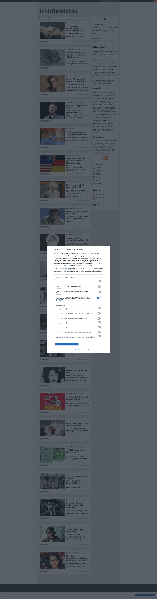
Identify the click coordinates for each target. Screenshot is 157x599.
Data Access (78, 349)
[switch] (99, 281)
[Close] (106, 249)
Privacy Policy (87, 349)
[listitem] (78, 277)
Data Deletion (69, 349)
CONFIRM (67, 344)
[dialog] (78, 299)
